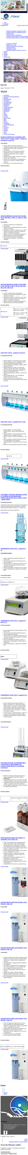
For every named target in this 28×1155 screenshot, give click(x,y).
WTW (5, 133)
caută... (2, 7)
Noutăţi (5, 53)
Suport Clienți (7, 57)
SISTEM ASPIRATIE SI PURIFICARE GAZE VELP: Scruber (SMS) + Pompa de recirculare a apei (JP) (14, 138)
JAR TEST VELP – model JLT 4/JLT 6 (13, 353)
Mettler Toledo (7, 118)
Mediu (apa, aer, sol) (11, 44)
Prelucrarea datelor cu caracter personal (18, 1141)
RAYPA (6, 128)
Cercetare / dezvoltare (12, 43)
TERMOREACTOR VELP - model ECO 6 (14, 695)
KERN (5, 114)
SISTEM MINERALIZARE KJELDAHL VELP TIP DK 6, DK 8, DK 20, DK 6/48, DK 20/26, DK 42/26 (13, 286)
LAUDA (6, 116)
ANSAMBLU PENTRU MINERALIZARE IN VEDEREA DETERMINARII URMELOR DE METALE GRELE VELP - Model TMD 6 (14, 497)
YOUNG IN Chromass (9, 134)
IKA (5, 112)
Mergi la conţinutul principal (7, 1)
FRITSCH (6, 106)
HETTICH (6, 111)
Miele (5, 119)
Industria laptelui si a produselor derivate (16, 32)
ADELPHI (6, 95)
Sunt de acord (4, 1153)
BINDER (6, 98)
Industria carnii (10, 33)
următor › (6, 1092)
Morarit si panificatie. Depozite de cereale (16, 31)
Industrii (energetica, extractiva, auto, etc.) (16, 50)
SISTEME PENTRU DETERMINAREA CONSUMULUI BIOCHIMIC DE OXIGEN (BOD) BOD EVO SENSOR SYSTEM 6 (13, 765)
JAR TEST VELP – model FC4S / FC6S (13, 422)
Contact (5, 55)
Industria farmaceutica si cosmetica (15, 46)
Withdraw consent (12, 1153)
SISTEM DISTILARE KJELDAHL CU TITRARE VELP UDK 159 (13, 838)
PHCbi (5, 126)
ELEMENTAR (7, 103)
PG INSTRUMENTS (9, 124)
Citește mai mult (4, 170)
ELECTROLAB (8, 102)
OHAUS (6, 122)
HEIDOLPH (7, 110)
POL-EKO (6, 127)
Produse (5, 51)
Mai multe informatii (5, 1152)
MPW (5, 120)
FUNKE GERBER (8, 107)
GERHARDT (7, 108)
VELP (5, 131)
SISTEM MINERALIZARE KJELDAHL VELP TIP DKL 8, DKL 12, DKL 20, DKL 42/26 (14, 217)
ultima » (5, 1094)
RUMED (6, 130)
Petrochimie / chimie (11, 48)
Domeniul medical (11, 47)
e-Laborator (6, 100)
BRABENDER (7, 99)
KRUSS (6, 115)
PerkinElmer (6, 123)
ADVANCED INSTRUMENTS (11, 96)
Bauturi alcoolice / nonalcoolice (14, 35)
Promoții (6, 54)
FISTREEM (6, 104)
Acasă (5, 22)
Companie (6, 24)
